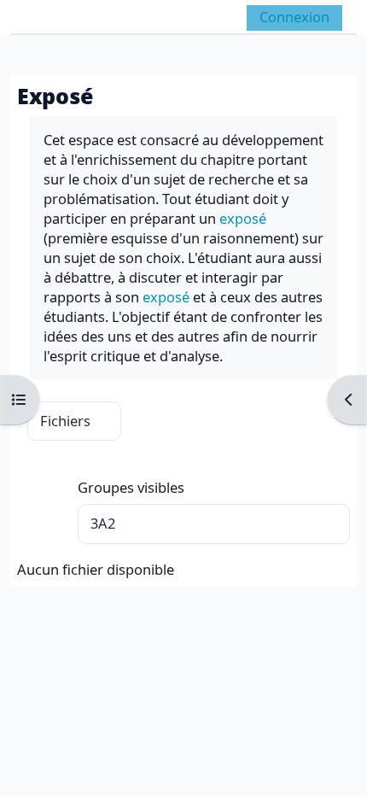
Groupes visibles (131, 487)
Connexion (294, 16)
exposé (242, 218)
